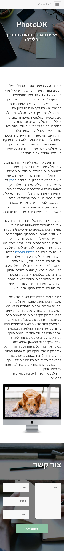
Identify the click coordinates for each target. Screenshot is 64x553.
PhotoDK (44, 4)
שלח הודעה (32, 529)
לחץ (12, 180)
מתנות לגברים (24, 252)
